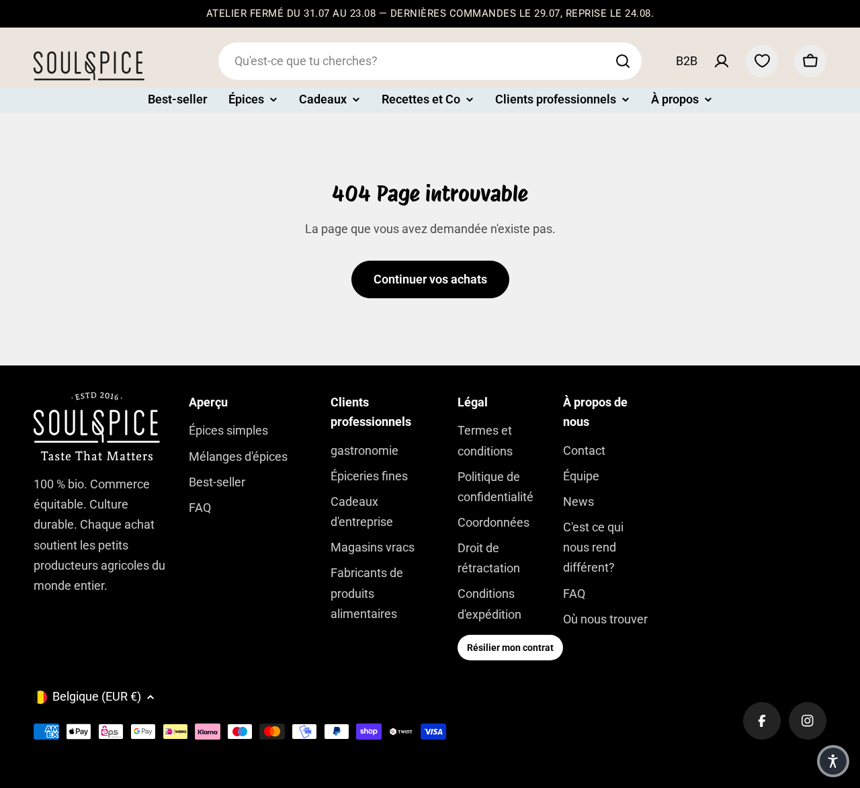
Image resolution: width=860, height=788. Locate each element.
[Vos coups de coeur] (762, 61)
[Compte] (722, 61)
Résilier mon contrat (510, 647)
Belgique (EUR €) (96, 696)
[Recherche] (623, 61)
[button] (833, 761)
